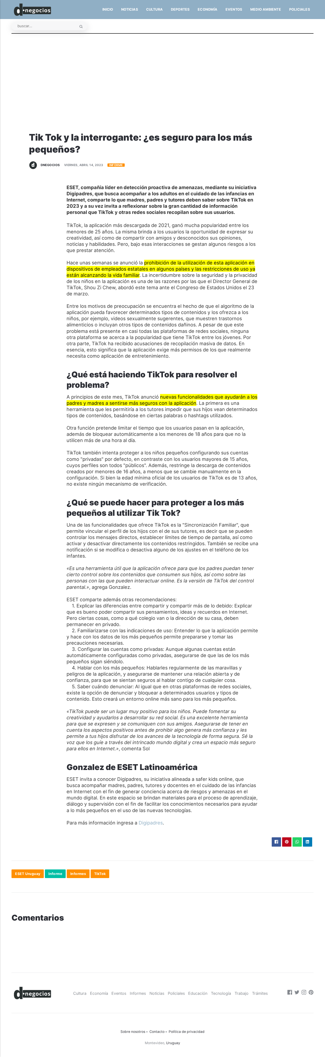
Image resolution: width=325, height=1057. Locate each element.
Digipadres (151, 823)
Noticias (129, 9)
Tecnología (221, 993)
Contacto (156, 1032)
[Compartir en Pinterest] (286, 842)
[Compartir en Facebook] (276, 842)
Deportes (180, 9)
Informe (116, 165)
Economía (207, 9)
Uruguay (173, 1043)
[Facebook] (289, 993)
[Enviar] (81, 27)
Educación (197, 993)
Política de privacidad (187, 1032)
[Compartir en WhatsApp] (297, 842)
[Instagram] (304, 993)
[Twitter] (296, 993)
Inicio (107, 9)
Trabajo (242, 993)
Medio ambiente (265, 9)
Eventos (234, 9)
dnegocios (50, 165)
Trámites (260, 993)
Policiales (299, 9)
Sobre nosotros (132, 1032)
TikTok (100, 874)
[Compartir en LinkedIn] (307, 842)
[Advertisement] (162, 98)
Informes (78, 874)
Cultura (154, 9)
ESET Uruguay (27, 874)
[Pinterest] (311, 993)
